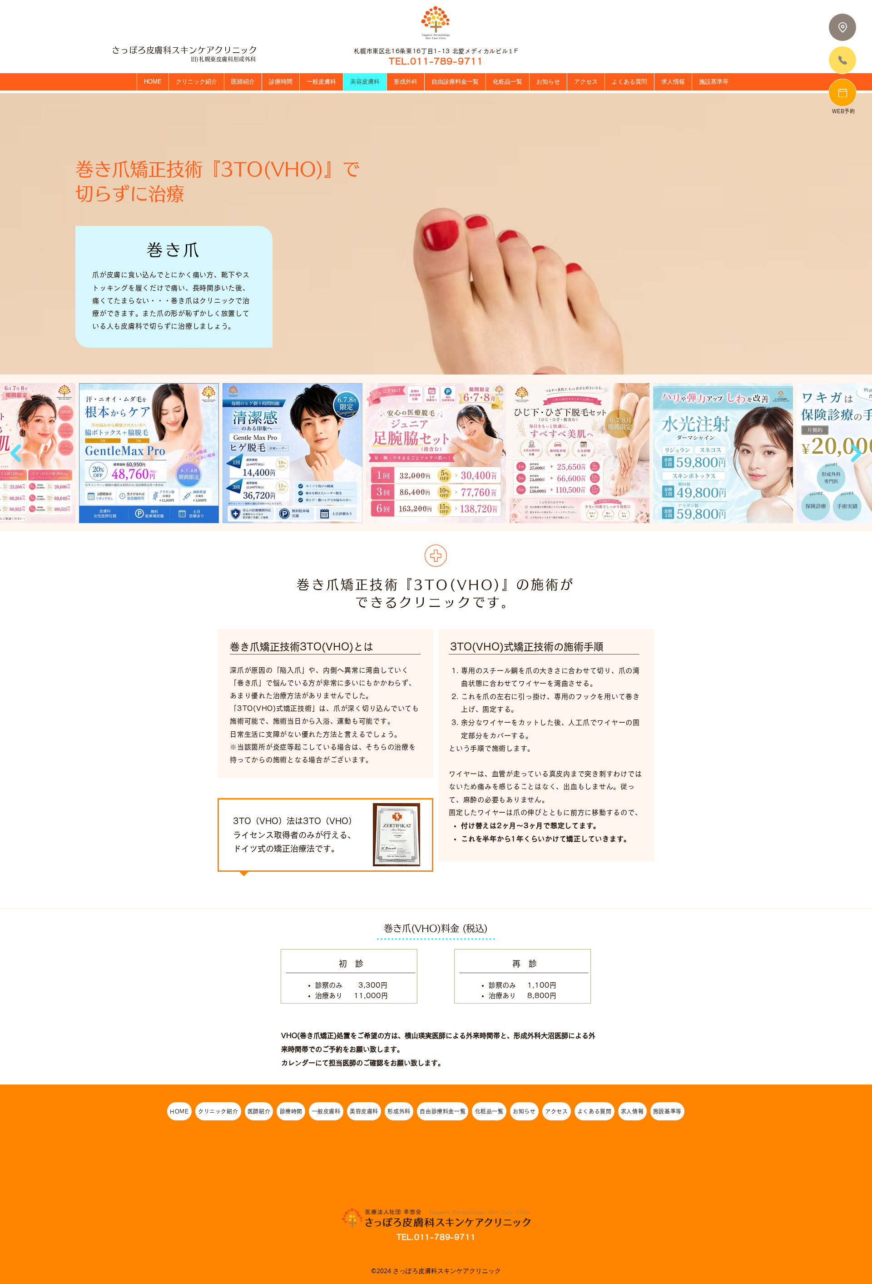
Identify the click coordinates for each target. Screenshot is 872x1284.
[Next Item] (856, 453)
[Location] (842, 27)
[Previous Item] (15, 453)
